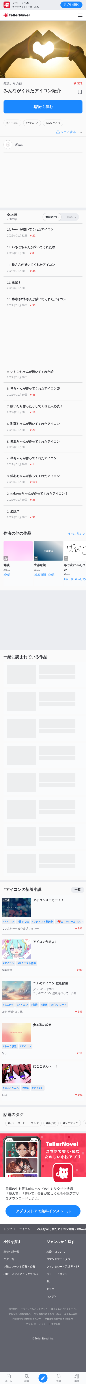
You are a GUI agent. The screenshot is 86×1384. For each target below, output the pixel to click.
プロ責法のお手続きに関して (59, 1319)
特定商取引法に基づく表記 (47, 1314)
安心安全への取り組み (20, 1314)
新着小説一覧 (11, 1251)
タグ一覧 (9, 1259)
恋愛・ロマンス (56, 1251)
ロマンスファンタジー (60, 1259)
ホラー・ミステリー (58, 1274)
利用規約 (13, 1309)
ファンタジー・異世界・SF (63, 1266)
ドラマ (50, 1289)
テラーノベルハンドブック (34, 1309)
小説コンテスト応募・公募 (19, 1266)
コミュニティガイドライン (64, 1309)
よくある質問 (70, 1314)
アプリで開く (71, 4)
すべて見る (75, 533)
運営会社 (55, 1324)
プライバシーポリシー (37, 1324)
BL (48, 1281)
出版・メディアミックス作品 (21, 1274)
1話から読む (43, 107)
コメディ (52, 1296)
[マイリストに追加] (80, 92)
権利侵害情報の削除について (27, 1319)
